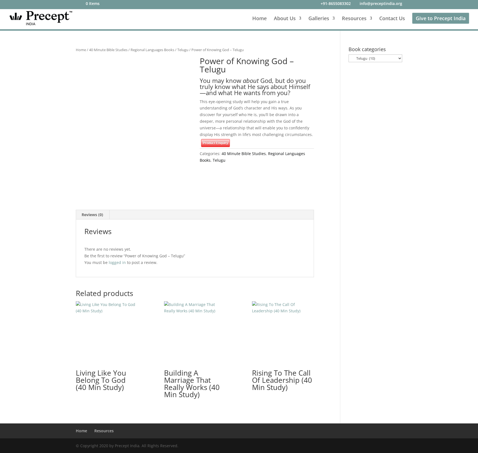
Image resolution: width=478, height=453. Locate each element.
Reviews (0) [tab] (92, 214)
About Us (285, 19)
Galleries (318, 19)
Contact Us (392, 19)
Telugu (182, 49)
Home (259, 19)
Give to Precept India (441, 18)
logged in (117, 262)
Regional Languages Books (152, 49)
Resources (354, 19)
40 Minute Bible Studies (108, 49)
